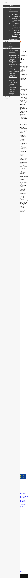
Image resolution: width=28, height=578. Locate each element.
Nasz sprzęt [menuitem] (7, 7)
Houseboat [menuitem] (11, 45)
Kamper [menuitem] (11, 46)
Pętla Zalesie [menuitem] (12, 59)
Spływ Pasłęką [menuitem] (12, 61)
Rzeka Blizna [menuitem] (12, 89)
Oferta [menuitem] (6, 41)
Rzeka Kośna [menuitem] (12, 62)
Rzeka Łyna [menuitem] (11, 66)
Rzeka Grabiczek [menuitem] (13, 82)
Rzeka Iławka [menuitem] (12, 95)
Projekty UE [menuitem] (7, 96)
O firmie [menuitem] (6, 4)
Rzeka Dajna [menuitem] (12, 91)
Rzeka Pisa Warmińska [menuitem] (14, 71)
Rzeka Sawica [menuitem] (12, 75)
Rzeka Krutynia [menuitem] (12, 86)
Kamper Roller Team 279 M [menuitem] (15, 39)
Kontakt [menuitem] (6, 98)
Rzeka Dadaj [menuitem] (12, 52)
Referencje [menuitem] (11, 5)
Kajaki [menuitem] (10, 43)
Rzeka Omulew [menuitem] (12, 70)
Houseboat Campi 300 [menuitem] (14, 37)
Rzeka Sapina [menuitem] (12, 84)
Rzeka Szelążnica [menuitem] (13, 77)
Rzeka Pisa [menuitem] (11, 93)
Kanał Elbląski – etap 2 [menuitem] (14, 55)
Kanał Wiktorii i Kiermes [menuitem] (14, 64)
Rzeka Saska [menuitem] (12, 73)
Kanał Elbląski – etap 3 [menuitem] (14, 57)
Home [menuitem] (6, 2)
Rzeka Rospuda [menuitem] (12, 87)
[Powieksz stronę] (20, 41)
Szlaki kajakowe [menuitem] (8, 48)
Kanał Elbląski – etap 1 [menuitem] (14, 54)
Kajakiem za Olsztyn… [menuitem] (14, 50)
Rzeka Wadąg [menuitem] (12, 78)
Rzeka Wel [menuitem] (11, 80)
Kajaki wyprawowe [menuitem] (13, 11)
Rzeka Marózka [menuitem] (12, 68)
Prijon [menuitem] (10, 9)
